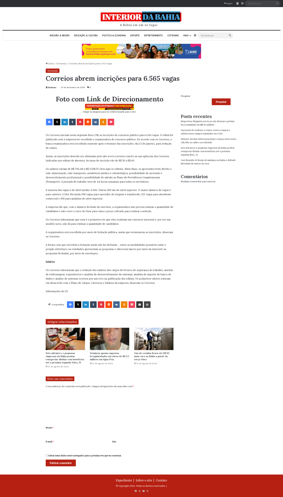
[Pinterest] (80, 122)
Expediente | (125, 480)
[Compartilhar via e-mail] (139, 304)
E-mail (50, 441)
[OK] (103, 122)
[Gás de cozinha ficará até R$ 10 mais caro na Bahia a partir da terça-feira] (153, 339)
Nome (49, 427)
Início (51, 63)
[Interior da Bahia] (141, 18)
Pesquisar (185, 96)
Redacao (52, 87)
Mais (186, 35)
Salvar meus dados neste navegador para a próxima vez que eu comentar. (85, 455)
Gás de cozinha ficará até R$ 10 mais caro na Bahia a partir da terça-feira (151, 356)
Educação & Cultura (86, 35)
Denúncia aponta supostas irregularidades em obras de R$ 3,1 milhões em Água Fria (109, 356)
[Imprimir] (147, 304)
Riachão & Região (60, 35)
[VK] (95, 122)
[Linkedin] (64, 122)
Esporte (135, 35)
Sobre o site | (145, 480)
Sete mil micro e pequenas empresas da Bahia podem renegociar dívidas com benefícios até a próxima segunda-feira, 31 (65, 358)
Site (114, 441)
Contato (161, 480)
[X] (57, 122)
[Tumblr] (72, 122)
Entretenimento (153, 35)
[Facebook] (49, 122)
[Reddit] (88, 122)
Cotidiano (173, 35)
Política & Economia (114, 35)
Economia (61, 63)
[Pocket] (111, 122)
